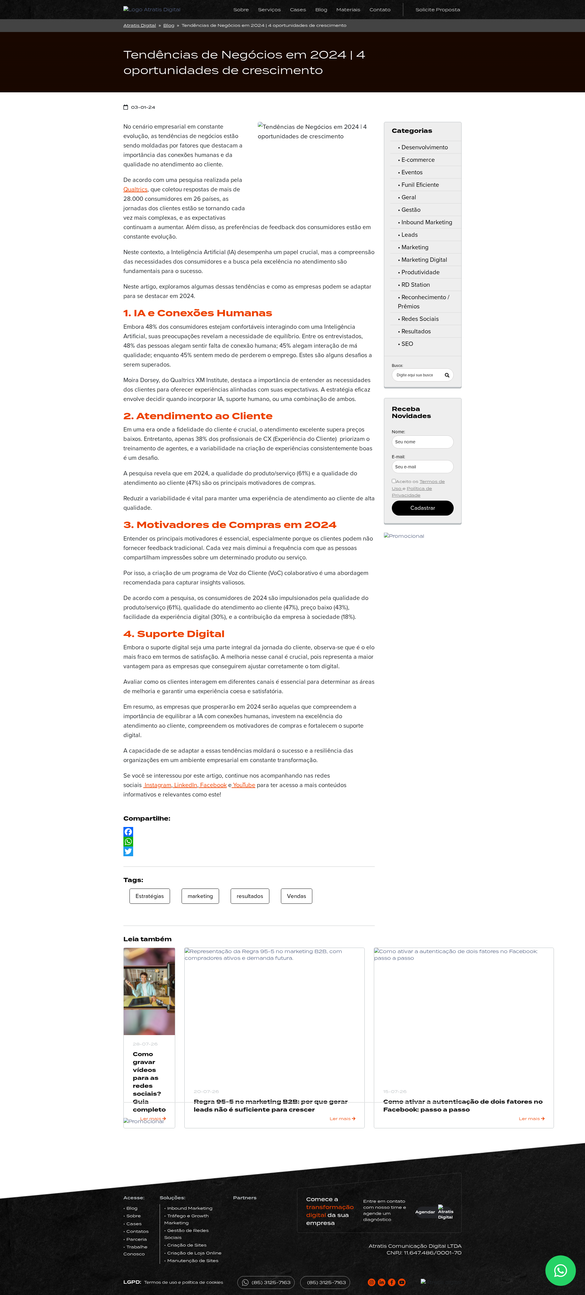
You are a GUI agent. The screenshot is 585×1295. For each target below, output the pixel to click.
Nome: (398, 431)
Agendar (425, 1212)
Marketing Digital (424, 259)
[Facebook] (249, 832)
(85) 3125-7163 (271, 1282)
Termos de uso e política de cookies (183, 1282)
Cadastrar (422, 507)
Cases (298, 9)
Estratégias (150, 896)
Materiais (348, 9)
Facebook (213, 784)
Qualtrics (135, 189)
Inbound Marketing (427, 222)
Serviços (269, 9)
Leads (410, 234)
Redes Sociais (420, 318)
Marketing (415, 247)
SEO (407, 343)
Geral (409, 197)
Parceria (136, 1239)
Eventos (412, 172)
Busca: (397, 365)
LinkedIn (185, 784)
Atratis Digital (139, 25)
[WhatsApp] (249, 841)
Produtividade (421, 272)
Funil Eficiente (420, 184)
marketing (200, 896)
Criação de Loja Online (194, 1253)
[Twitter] (249, 851)
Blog (321, 9)
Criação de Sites (187, 1245)
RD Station (416, 284)
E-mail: (398, 456)
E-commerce (418, 159)
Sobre (241, 9)
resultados (250, 896)
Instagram (157, 784)
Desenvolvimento (425, 147)
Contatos (137, 1231)
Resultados (416, 331)
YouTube (243, 784)
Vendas (296, 896)
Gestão (411, 209)
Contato (380, 9)
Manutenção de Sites (192, 1260)
